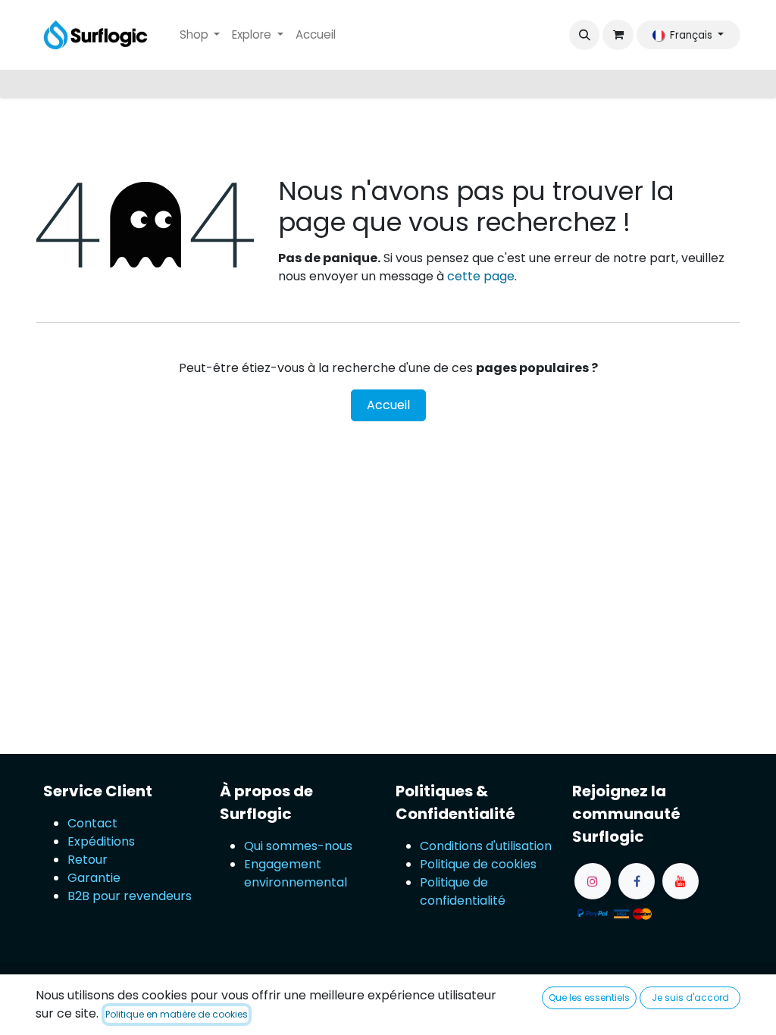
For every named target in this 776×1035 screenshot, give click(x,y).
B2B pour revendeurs (129, 896)
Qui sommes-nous (298, 846)
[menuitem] (200, 35)
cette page (481, 276)
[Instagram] (592, 881)
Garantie (93, 877)
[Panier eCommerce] (617, 35)
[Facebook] (636, 881)
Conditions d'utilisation (486, 846)
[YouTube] (680, 881)
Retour (89, 859)
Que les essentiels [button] (589, 997)
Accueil (388, 405)
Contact (92, 823)
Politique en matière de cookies (176, 1014)
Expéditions (101, 841)
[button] (584, 35)
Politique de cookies (478, 864)
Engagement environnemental (295, 873)
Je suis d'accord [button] (690, 997)
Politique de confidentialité (462, 891)
